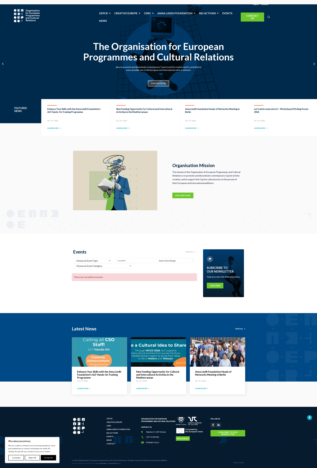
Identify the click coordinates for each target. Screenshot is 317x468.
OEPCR (103, 13)
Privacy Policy (103, 463)
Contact (110, 444)
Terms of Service (113, 463)
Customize (16, 458)
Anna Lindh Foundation (175, 13)
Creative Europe (125, 13)
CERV (147, 13)
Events (227, 13)
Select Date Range (167, 260)
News (103, 20)
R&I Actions (207, 13)
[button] (269, 17)
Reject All (32, 458)
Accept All (48, 458)
